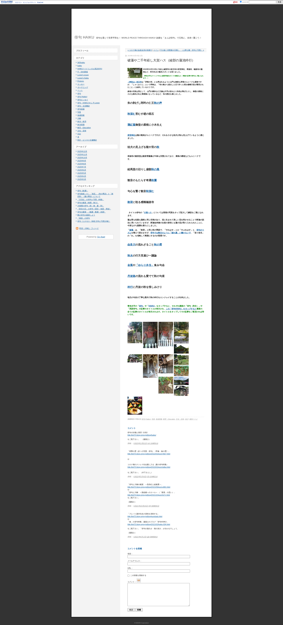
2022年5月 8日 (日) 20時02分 (146, 477)
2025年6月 (81, 170)
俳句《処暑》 (82, 191)
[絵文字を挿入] (139, 582)
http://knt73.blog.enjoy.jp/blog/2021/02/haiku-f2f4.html (148, 524)
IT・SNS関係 (82, 72)
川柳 (79, 118)
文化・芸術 (81, 131)
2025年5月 (81, 173)
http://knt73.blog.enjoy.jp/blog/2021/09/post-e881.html (148, 487)
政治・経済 (81, 121)
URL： (130, 568)
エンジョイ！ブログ (7, 2)
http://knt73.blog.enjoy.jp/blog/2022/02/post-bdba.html (148, 467)
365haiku (81, 63)
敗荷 (130, 202)
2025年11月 (82, 155)
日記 (79, 134)
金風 (130, 265)
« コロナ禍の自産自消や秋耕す (140, 50)
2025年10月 (82, 158)
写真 (79, 112)
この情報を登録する (138, 575)
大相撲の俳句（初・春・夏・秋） (90, 206)
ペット (80, 90)
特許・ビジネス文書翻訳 (87, 140)
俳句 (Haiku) (82, 97)
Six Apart (101, 237)
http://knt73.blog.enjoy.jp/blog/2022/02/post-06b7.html (148, 454)
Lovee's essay (83, 75)
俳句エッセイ (82, 100)
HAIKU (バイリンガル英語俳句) (89, 69)
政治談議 (80, 125)
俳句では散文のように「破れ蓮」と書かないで (170, 233)
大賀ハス (148, 212)
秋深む (131, 113)
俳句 (79, 94)
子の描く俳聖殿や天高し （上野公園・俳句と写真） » (182, 50)
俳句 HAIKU (84, 37)
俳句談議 (80, 109)
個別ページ (193, 419)
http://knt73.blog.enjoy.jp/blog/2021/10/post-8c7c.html (148, 495)
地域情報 (80, 115)
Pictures (80, 81)
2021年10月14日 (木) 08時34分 (146, 506)
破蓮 (131, 230)
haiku (79, 66)
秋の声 (158, 102)
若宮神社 (131, 135)
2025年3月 (81, 179)
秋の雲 (158, 244)
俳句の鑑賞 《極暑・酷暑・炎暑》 (91, 212)
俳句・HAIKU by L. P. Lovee (88, 103)
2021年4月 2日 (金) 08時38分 (146, 537)
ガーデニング (82, 87)
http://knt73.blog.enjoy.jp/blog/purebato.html (144, 516)
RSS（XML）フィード (89, 228)
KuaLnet (40, 2)
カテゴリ (80, 58)
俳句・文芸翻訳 (83, 106)
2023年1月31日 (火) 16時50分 (146, 443)
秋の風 (155, 169)
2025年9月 (81, 161)
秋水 (130, 255)
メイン (156, 50)
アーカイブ (81, 147)
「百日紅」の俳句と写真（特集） (90, 200)
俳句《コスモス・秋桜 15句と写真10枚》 (93, 221)
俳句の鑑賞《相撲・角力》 (88, 203)
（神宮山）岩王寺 (134, 82)
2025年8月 (81, 164)
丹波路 (131, 276)
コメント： (131, 582)
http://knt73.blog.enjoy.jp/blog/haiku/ (141, 435)
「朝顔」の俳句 (83, 218)
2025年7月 (81, 167)
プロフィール (82, 50)
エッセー (80, 84)
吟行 (130, 286)
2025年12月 (82, 151)
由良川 (131, 244)
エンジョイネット (29, 2)
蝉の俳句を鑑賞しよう (86, 215)
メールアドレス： (134, 561)
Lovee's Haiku (83, 78)
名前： (130, 554)
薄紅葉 (131, 124)
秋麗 (154, 180)
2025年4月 (81, 176)
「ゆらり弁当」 (144, 265)
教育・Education (84, 128)
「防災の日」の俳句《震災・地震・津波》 (94, 209)
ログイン (18, 2)
